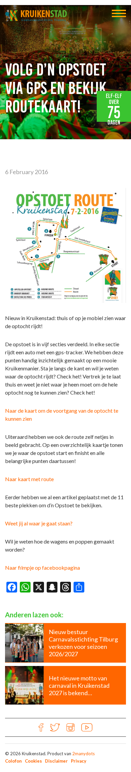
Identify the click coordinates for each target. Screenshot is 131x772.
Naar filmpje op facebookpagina (42, 567)
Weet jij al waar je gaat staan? (39, 523)
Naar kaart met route (29, 479)
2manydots (83, 753)
